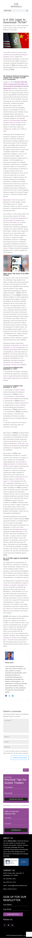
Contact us (9, 608)
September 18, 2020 (18, 345)
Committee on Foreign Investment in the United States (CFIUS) (15, 464)
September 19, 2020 (9, 347)
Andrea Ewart (8, 25)
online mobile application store (12, 378)
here (10, 250)
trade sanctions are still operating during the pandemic (15, 54)
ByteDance (13, 443)
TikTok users (21, 443)
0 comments (13, 30)
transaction (6, 356)
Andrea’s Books (16, 805)
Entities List (15, 222)
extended (6, 129)
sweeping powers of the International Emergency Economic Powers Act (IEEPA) (15, 120)
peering (23, 405)
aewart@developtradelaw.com (17, 885)
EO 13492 (23, 284)
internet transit (14, 405)
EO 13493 (9, 286)
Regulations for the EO (10, 200)
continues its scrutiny (9, 637)
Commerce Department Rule (12, 349)
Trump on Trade (11, 27)
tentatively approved (19, 529)
